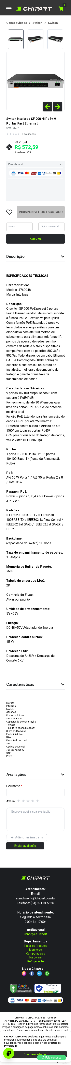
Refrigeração (35, 961)
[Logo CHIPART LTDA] (34, 8)
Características (20, 684)
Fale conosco (53, 1057)
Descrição (15, 256)
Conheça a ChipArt (35, 934)
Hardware (35, 957)
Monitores (35, 949)
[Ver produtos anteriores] (47, 106)
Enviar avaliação (25, 846)
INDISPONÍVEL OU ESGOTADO (41, 212)
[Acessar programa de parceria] (8, 1053)
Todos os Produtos (35, 945)
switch (37, 22)
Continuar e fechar (35, 1054)
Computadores (35, 953)
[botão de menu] (8, 8)
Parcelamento (16, 164)
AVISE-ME (35, 239)
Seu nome (13, 786)
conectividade (16, 22)
